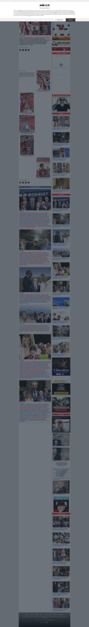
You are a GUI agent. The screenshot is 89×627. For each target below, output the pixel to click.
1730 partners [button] (20, 10)
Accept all (70, 19)
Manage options (60, 19)
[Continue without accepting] (14, 1)
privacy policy (29, 15)
